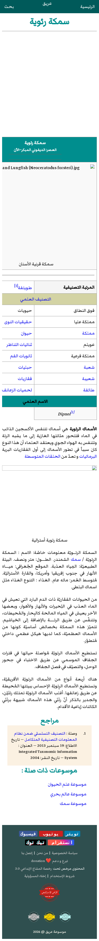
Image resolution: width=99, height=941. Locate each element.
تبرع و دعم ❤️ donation (49, 861)
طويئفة (25, 287)
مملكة (88, 333)
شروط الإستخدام (62, 876)
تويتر (72, 833)
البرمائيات (88, 456)
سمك (76, 559)
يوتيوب (51, 833)
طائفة (89, 390)
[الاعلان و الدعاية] (50, 893)
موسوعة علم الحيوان (67, 784)
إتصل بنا (26, 853)
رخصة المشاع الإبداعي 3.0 (33, 868)
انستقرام (61, 842)
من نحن (42, 853)
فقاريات (25, 378)
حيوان (26, 333)
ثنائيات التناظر (19, 344)
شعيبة (88, 378)
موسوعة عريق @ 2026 (49, 931)
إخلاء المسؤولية (35, 876)
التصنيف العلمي (35, 299)
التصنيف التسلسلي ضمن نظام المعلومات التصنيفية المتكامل (45, 736)
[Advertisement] (49, 83)
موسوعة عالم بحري (68, 794)
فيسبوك (28, 833)
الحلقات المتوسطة (42, 456)
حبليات (25, 367)
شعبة (89, 367)
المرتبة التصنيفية (79, 287)
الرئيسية (87, 6)
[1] (16, 286)
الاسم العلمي (35, 401)
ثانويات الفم (21, 356)
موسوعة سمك (73, 803)
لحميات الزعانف (17, 390)
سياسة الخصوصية (65, 853)
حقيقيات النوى (18, 321)
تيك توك (35, 842)
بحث (9, 6)
